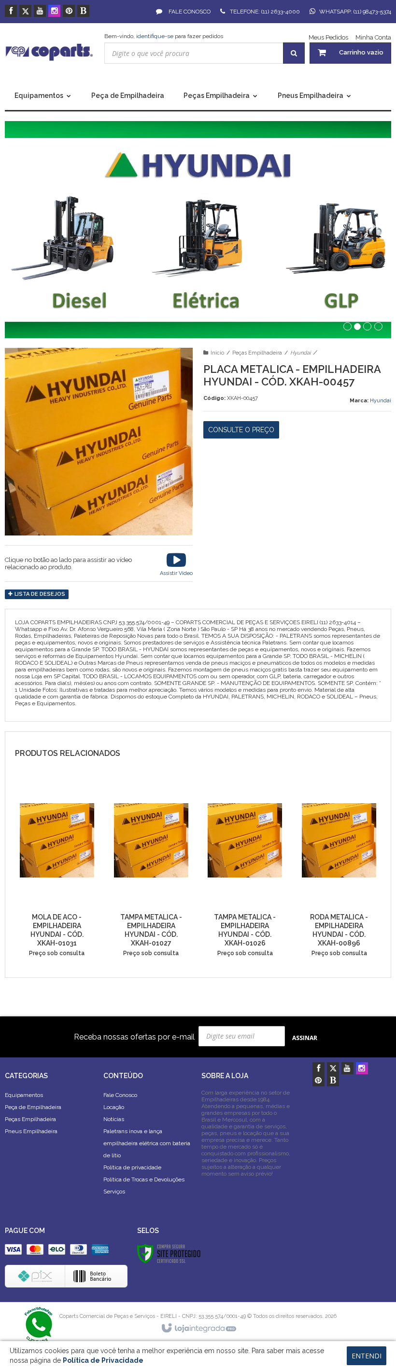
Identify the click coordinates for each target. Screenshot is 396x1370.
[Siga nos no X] (25, 11)
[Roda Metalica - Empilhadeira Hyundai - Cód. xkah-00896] (339, 871)
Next (370, 223)
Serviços (114, 1191)
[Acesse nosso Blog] (83, 11)
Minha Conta (373, 37)
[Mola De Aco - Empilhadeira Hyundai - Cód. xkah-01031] (57, 871)
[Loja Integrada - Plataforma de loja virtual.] (198, 1328)
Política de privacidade (132, 1167)
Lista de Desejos (39, 594)
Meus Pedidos (328, 37)
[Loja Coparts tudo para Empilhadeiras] (49, 52)
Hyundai (300, 353)
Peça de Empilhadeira (33, 1107)
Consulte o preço (241, 430)
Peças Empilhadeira (257, 353)
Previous (26, 227)
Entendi (367, 1355)
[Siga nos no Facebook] (11, 11)
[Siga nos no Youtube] (40, 11)
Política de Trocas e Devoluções (143, 1179)
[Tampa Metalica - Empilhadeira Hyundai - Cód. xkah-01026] (245, 871)
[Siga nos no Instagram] (54, 11)
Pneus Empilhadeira (31, 1131)
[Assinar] (304, 1037)
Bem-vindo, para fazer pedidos (163, 36)
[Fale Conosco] (38, 1324)
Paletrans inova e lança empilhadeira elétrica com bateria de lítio (146, 1143)
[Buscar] (294, 53)
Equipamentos (24, 1095)
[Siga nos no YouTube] (347, 1069)
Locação (113, 1107)
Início (217, 353)
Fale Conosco (189, 11)
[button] (176, 563)
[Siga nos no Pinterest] (69, 11)
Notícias (113, 1119)
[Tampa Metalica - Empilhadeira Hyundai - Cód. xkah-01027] (151, 871)
